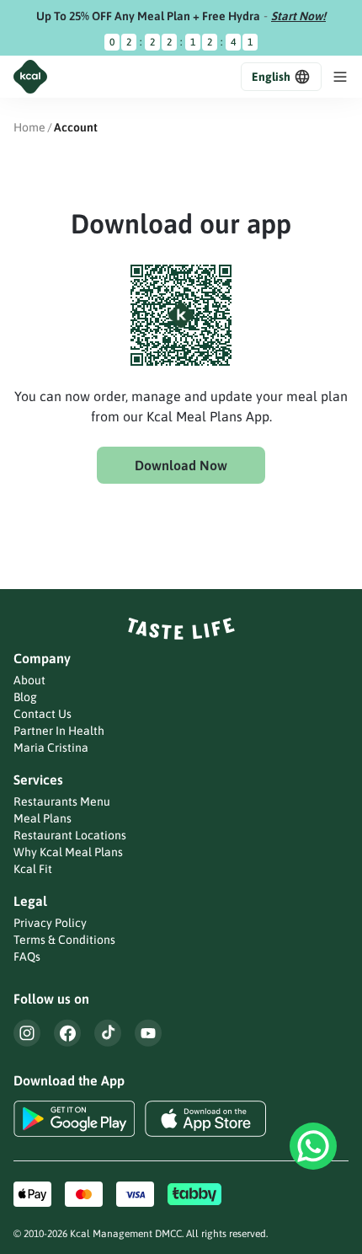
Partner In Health (58, 730)
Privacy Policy (50, 923)
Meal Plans (42, 818)
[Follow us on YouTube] (148, 1033)
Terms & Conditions (64, 939)
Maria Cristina (50, 747)
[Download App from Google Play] (74, 1119)
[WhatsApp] (313, 1146)
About (29, 680)
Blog (25, 697)
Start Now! (298, 16)
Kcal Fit (32, 869)
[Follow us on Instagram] (26, 1033)
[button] (281, 76)
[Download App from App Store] (205, 1119)
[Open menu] (340, 76)
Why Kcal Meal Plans (68, 852)
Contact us (42, 714)
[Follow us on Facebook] (67, 1033)
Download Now (181, 465)
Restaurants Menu (61, 801)
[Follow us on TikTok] (107, 1033)
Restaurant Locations (69, 835)
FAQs (26, 956)
